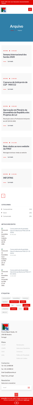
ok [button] (16, 403)
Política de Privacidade (22, 355)
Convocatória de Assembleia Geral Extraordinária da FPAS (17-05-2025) (20, 272)
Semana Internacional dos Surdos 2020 (15, 55)
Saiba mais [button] (26, 400)
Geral (17, 213)
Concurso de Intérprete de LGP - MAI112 (15, 83)
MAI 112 (5, 312)
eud (26, 309)
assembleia (16, 298)
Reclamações (16, 1)
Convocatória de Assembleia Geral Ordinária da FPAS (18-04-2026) (20, 230)
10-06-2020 (14, 106)
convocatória (6, 298)
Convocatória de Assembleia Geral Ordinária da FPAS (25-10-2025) (20, 251)
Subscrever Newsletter (24, 1)
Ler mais (10, 61)
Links (12, 1)
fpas (20, 309)
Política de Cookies (21, 358)
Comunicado (17, 216)
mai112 (19, 305)
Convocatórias (17, 209)
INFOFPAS (5, 50)
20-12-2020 (14, 142)
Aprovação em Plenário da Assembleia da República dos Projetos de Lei (16, 112)
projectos (5, 309)
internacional (14, 302)
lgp (12, 305)
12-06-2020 (14, 78)
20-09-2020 (14, 50)
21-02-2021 (14, 174)
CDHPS (6, 1)
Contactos (3, 3)
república (26, 305)
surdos (23, 302)
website (13, 309)
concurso (25, 298)
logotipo (5, 302)
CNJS (9, 1)
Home (12, 30)
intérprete (5, 305)
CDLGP (2, 1)
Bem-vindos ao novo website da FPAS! (16, 147)
